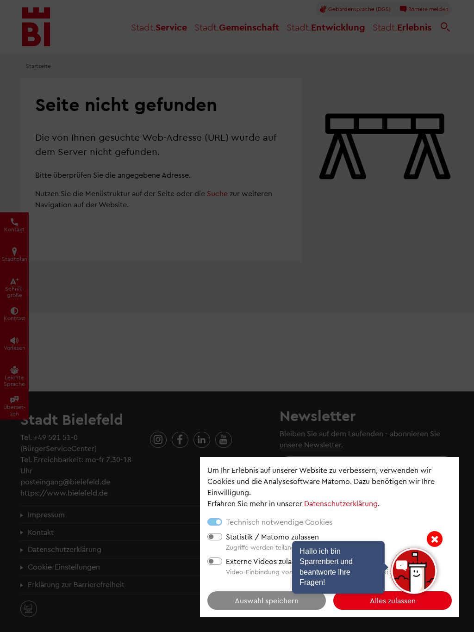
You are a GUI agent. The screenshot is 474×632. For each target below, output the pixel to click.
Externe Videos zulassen (266, 561)
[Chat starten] (414, 571)
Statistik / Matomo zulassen (272, 536)
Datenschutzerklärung (341, 503)
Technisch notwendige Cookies (279, 521)
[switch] (214, 536)
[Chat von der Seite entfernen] (434, 539)
